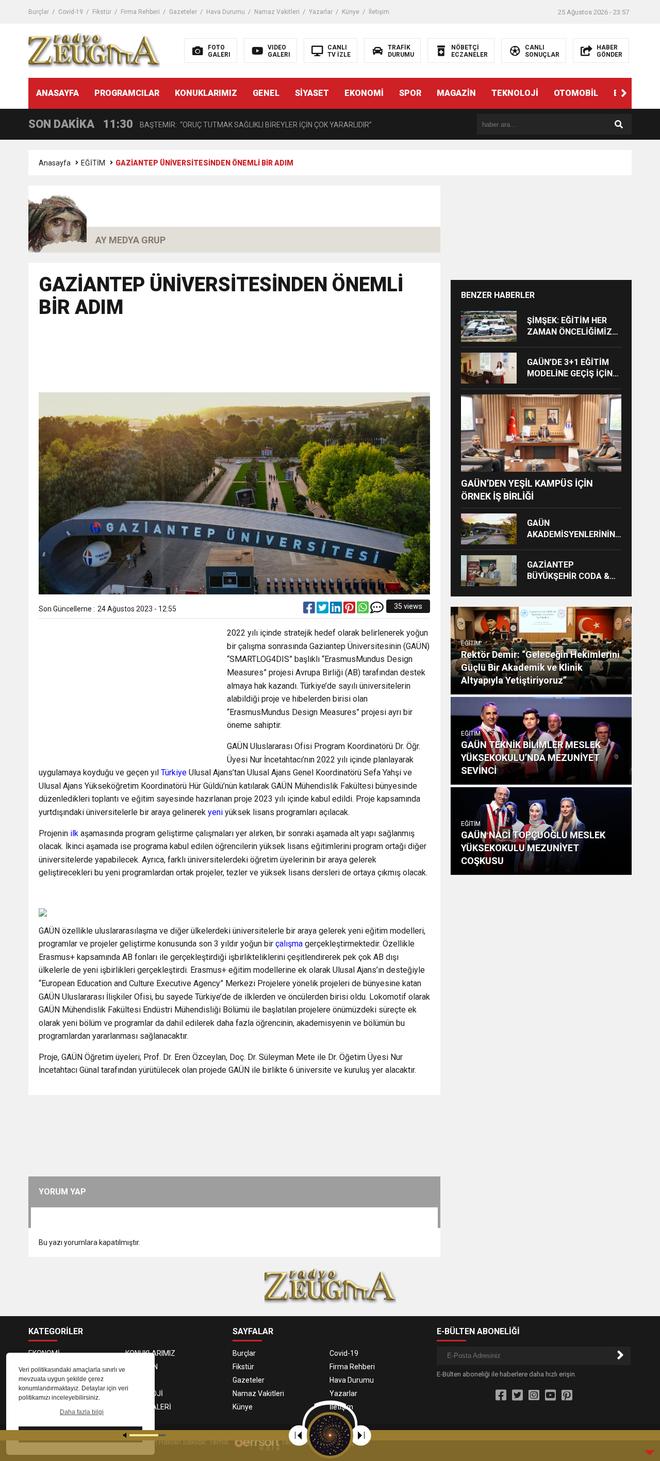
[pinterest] (350, 610)
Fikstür (101, 11)
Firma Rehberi (140, 11)
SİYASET (312, 93)
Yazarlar (321, 11)
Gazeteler (183, 11)
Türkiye (174, 772)
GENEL (266, 93)
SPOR (410, 93)
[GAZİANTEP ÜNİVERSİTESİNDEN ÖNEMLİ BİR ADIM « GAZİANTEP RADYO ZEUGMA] (94, 50)
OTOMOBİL (576, 93)
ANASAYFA (57, 93)
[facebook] (310, 610)
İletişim (379, 11)
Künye (350, 11)
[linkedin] (336, 610)
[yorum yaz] (377, 610)
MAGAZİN (456, 93)
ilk (74, 833)
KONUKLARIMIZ (206, 93)
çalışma (289, 944)
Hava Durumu (225, 11)
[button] (624, 93)
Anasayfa (55, 163)
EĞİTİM (93, 163)
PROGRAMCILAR (126, 93)
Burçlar (38, 11)
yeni (215, 812)
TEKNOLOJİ (514, 93)
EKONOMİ (364, 93)
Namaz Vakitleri (277, 11)
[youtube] (550, 1395)
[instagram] (534, 1395)
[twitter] (323, 610)
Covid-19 (70, 11)
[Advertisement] (234, 360)
